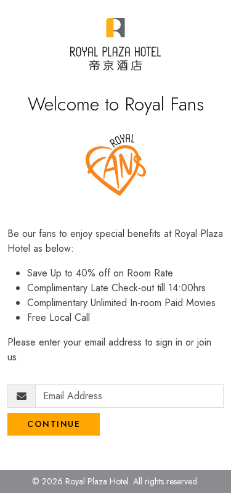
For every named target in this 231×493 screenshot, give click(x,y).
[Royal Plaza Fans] (115, 44)
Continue (53, 424)
